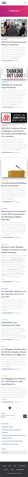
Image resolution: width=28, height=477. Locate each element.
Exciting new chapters (7, 426)
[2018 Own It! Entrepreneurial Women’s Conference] (14, 27)
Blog (15, 465)
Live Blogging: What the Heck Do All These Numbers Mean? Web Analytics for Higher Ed (13, 352)
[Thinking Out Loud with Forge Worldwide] (14, 72)
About (9, 465)
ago (17, 60)
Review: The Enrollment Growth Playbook (12, 441)
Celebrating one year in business (10, 444)
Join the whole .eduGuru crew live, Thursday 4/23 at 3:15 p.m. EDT (13, 294)
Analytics (3, 346)
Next (17, 407)
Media (12, 469)
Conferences (4, 39)
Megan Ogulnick (13, 269)
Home (4, 465)
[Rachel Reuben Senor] (4, 3)
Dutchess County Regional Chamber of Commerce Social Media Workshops (13, 249)
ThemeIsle (19, 473)
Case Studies (22, 465)
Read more (15, 58)
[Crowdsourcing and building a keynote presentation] (14, 167)
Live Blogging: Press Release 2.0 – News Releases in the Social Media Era (13, 381)
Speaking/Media (20, 469)
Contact (6, 469)
